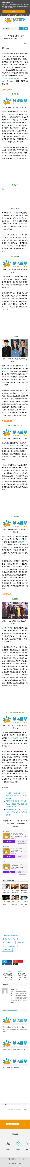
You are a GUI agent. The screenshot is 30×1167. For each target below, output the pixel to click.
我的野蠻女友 (13, 946)
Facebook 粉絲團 (22, 1159)
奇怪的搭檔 (20, 943)
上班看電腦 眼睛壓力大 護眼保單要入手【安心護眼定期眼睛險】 (6, 892)
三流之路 (14, 213)
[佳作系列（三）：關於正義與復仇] (15, 1061)
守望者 (10, 628)
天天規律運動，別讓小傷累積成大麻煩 (24, 892)
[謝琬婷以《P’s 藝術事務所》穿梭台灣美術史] (15, 1043)
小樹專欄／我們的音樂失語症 (24, 903)
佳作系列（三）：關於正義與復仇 (11, 1068)
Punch (5, 43)
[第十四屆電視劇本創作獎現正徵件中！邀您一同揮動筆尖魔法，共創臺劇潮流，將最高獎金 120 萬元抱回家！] (15, 1021)
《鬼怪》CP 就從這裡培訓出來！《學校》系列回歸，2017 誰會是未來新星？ (17, 795)
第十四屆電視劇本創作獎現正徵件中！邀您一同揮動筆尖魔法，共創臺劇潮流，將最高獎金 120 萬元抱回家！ (15, 1029)
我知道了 (14, 11)
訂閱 (24, 1124)
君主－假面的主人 (10, 446)
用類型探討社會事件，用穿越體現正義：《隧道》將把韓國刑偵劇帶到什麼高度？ (16, 804)
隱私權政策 (13, 1159)
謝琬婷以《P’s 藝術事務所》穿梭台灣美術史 (14, 1049)
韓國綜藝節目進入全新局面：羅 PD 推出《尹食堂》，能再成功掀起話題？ (16, 812)
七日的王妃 (6, 939)
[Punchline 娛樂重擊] (15, 19)
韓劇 (27, 43)
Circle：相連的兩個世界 (11, 78)
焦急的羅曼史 (9, 122)
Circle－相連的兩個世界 (11, 935)
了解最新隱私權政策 (8, 7)
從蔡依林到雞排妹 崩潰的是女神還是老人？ (15, 903)
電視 (25, 43)
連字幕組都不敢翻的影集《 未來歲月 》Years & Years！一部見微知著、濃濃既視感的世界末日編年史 (15, 892)
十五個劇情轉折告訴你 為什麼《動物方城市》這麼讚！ (6, 903)
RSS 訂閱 (7, 1159)
